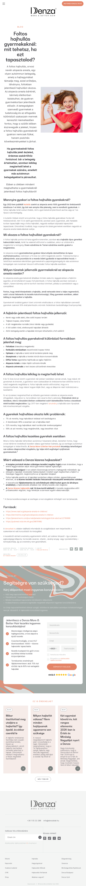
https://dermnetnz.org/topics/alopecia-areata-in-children (29, 515)
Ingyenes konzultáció (73, 4)
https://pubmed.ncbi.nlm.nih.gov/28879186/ (24, 522)
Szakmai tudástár (11, 868)
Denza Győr (66, 877)
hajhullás (22, 555)
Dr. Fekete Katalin (9, 555)
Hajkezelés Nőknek (38, 868)
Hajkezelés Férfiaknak (39, 872)
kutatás (27, 204)
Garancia (65, 863)
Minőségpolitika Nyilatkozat (71, 868)
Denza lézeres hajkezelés (19, 488)
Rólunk (7, 859)
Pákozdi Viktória (42, 550)
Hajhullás (35, 859)
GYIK (6, 872)
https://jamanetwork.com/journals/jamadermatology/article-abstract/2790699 (38, 518)
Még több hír (43, 779)
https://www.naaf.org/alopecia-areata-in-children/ (26, 511)
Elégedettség (66, 859)
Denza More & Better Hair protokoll (45, 446)
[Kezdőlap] (43, 11)
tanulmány (52, 404)
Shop (7, 877)
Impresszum (31, 884)
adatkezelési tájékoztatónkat (59, 659)
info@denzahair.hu (51, 821)
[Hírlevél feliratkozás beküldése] (40, 837)
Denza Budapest (67, 872)
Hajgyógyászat (37, 863)
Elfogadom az (59, 659)
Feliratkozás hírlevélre (58, 655)
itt (27, 843)
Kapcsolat (8, 863)
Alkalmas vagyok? (38, 877)
